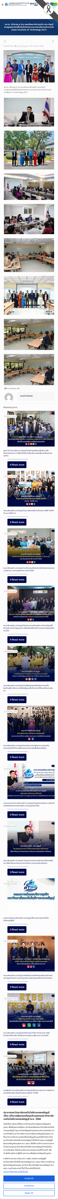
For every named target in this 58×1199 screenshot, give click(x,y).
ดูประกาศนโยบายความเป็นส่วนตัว (16, 1171)
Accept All (29, 1178)
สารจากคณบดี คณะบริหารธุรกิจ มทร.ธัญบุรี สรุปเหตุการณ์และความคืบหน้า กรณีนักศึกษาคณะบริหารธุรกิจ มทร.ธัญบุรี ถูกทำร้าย (29, 804)
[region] (29, 1153)
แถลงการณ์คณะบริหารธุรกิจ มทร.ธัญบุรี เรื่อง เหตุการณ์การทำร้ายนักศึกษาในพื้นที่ (26, 919)
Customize (29, 1185)
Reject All (29, 1193)
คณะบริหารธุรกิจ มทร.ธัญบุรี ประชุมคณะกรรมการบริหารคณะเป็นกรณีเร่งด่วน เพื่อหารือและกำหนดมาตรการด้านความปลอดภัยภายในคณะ (28, 862)
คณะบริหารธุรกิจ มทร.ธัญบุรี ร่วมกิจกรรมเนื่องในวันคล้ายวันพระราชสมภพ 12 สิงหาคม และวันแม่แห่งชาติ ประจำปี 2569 (28, 569)
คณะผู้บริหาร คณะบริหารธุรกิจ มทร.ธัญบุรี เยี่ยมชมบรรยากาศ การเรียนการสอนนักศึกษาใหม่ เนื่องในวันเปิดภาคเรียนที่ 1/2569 (28, 1091)
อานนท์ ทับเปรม (22, 46)
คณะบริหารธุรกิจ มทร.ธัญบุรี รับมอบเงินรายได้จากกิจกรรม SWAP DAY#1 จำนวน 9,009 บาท (28, 512)
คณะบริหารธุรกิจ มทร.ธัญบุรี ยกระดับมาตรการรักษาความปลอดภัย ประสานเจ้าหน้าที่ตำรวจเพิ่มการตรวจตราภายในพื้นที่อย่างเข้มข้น (26, 746)
